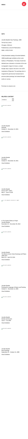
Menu (3, 4)
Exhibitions (4, 99)
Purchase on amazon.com (8, 86)
